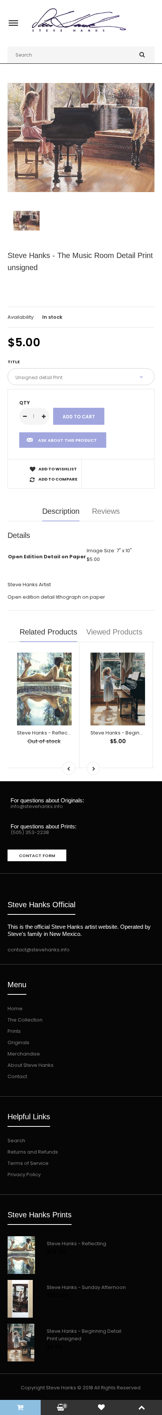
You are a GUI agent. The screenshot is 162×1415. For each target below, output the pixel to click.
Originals (18, 1042)
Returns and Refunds (33, 1151)
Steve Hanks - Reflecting (46, 732)
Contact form (37, 856)
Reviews (106, 511)
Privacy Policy (24, 1174)
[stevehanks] (81, 32)
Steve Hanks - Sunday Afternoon (86, 1287)
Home (15, 1008)
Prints (14, 1031)
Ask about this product (67, 440)
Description (60, 511)
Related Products (48, 632)
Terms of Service (28, 1163)
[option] (81, 137)
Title (14, 362)
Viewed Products (114, 632)
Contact (17, 1076)
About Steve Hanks (30, 1065)
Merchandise (24, 1053)
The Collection (25, 1019)
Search (16, 1140)
